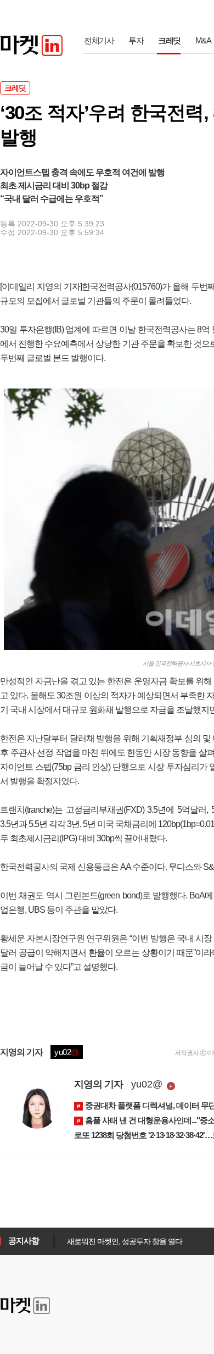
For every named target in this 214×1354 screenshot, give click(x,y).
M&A (203, 40)
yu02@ (146, 1084)
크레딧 (169, 40)
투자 (135, 40)
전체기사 (99, 40)
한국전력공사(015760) (122, 286)
